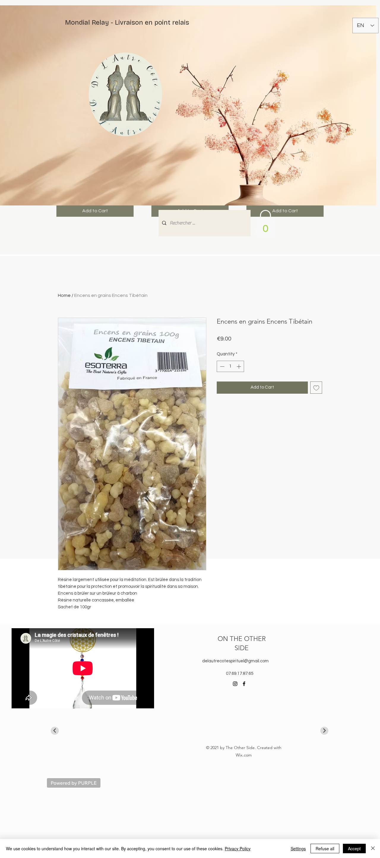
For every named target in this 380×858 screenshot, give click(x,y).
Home (64, 295)
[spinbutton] (230, 366)
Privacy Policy (238, 848)
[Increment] (239, 366)
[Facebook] (244, 684)
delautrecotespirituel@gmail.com (235, 661)
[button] (265, 223)
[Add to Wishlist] (316, 387)
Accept (354, 848)
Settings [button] (298, 848)
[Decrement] (222, 366)
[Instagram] (235, 684)
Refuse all (325, 848)
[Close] (372, 848)
